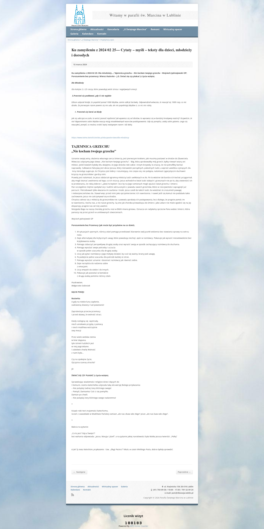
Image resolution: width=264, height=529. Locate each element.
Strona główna (78, 29)
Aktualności (97, 29)
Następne (79, 472)
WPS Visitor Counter (139, 526)
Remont (155, 29)
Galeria (74, 33)
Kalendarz (87, 33)
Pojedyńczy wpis (107, 40)
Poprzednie (184, 472)
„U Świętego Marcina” (135, 29)
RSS (72, 494)
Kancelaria (113, 29)
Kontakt (101, 33)
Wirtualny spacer (172, 29)
